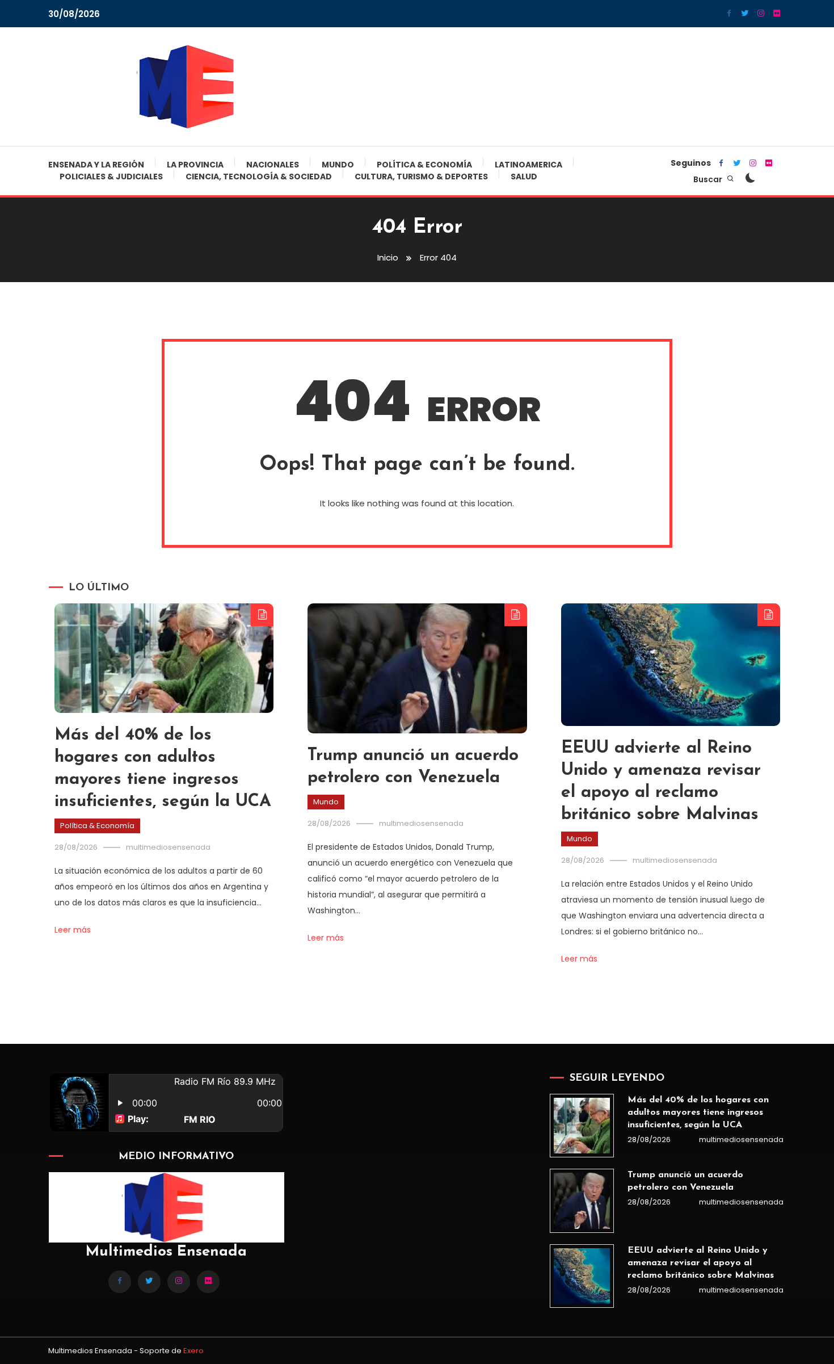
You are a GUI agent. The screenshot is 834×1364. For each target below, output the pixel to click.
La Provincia (195, 164)
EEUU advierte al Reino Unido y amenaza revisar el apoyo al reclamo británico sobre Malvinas (700, 1263)
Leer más (72, 929)
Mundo (338, 164)
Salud (524, 176)
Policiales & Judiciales (111, 176)
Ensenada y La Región (96, 164)
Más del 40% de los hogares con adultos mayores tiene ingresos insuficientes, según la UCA (698, 1113)
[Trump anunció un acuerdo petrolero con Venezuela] (581, 1200)
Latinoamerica (528, 164)
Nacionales (272, 164)
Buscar (708, 179)
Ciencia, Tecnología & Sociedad (259, 176)
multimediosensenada (168, 847)
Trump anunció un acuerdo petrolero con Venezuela (685, 1181)
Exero (193, 1350)
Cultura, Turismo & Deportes (421, 176)
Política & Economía (424, 164)
